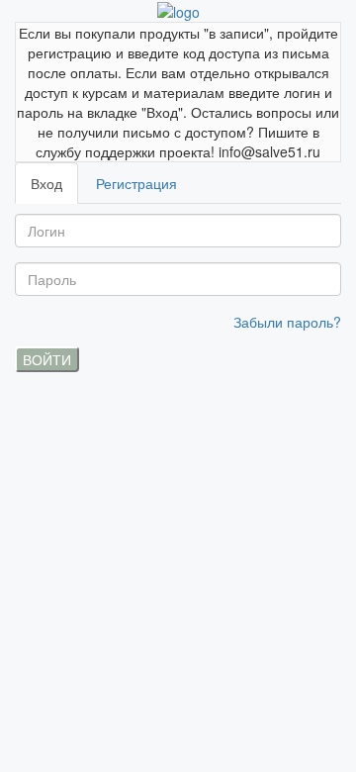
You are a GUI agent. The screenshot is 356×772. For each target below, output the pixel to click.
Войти (47, 359)
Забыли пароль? (287, 322)
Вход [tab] (46, 183)
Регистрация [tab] (136, 183)
